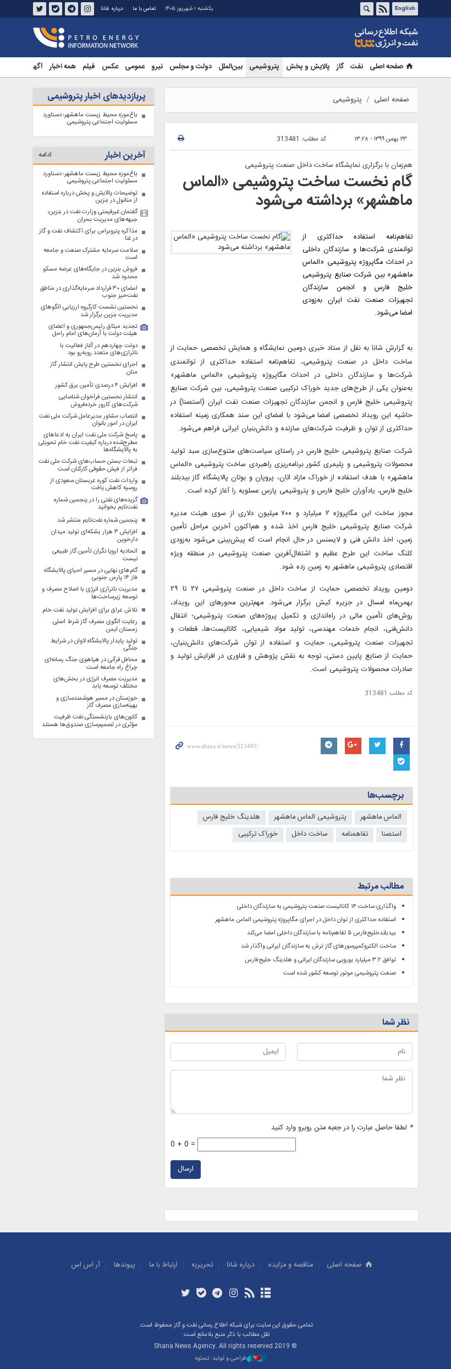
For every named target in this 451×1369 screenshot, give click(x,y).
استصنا (392, 834)
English (405, 8)
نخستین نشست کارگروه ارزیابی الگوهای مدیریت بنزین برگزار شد (89, 311)
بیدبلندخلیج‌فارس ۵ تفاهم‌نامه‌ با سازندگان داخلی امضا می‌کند (321, 933)
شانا (348, 38)
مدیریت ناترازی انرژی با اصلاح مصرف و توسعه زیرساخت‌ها (90, 593)
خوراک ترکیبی (258, 834)
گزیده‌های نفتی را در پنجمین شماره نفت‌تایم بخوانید (96, 503)
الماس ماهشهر (381, 817)
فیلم (88, 67)
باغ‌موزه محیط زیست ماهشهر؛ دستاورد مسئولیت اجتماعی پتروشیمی (90, 118)
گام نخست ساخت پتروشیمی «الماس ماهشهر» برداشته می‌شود (298, 192)
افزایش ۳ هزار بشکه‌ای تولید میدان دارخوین (94, 535)
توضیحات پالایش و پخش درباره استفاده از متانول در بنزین (90, 197)
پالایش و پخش (308, 67)
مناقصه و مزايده (290, 1265)
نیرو (157, 67)
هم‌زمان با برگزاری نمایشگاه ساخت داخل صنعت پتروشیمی (329, 165)
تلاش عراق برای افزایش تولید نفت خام (90, 610)
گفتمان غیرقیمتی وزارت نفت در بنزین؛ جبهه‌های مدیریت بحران (93, 215)
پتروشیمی (264, 67)
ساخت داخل (310, 834)
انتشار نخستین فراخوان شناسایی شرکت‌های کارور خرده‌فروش (98, 400)
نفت (356, 67)
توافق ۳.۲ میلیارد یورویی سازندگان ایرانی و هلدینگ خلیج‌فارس (320, 960)
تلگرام (71, 8)
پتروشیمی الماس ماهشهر (310, 817)
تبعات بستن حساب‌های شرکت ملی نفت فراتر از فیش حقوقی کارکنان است (88, 465)
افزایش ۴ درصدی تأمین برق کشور (96, 385)
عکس (110, 67)
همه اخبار (63, 67)
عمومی (135, 67)
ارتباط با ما (163, 1265)
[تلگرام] (217, 1294)
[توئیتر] (185, 1294)
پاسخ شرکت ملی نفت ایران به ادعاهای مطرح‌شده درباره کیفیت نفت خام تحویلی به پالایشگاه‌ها (88, 442)
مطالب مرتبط (381, 886)
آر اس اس (86, 1265)
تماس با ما (144, 8)
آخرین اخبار (125, 155)
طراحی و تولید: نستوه (221, 1358)
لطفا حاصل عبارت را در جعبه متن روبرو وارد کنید (342, 1128)
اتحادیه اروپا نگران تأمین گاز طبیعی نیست (95, 555)
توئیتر (39, 8)
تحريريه (202, 1265)
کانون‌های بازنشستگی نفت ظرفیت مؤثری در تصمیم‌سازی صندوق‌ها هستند (90, 720)
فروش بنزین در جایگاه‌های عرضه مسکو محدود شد (90, 273)
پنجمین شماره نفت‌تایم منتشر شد (97, 520)
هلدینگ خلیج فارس (231, 817)
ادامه (45, 155)
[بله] (201, 1294)
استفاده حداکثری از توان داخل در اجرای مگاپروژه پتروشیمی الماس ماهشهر (305, 919)
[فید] (249, 1294)
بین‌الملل (230, 67)
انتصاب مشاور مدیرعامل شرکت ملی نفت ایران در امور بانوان (88, 420)
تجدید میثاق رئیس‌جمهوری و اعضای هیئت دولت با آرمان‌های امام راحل (93, 330)
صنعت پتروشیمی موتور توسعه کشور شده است (339, 973)
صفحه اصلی (386, 67)
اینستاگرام (87, 8)
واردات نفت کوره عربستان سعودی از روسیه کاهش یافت (94, 484)
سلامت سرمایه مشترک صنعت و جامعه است (90, 254)
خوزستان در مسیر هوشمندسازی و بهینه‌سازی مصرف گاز (97, 702)
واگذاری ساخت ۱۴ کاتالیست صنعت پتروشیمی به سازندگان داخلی (316, 906)
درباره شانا (112, 8)
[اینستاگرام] (233, 1294)
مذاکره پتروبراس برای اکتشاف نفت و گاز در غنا (88, 235)
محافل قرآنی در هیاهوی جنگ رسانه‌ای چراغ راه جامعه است (91, 663)
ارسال (186, 1169)
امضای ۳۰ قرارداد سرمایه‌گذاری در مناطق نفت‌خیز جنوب (89, 292)
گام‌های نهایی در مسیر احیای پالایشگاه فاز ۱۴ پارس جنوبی (91, 574)
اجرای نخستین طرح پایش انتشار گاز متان (94, 368)
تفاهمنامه (355, 834)
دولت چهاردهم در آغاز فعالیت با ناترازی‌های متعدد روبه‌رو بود (99, 349)
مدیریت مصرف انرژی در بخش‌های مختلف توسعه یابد (95, 682)
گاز (340, 67)
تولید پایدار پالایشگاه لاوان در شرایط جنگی (94, 644)
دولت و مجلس (190, 67)
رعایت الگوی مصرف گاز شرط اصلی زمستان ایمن (95, 625)
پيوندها (124, 1265)
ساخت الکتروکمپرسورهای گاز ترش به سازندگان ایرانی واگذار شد (318, 946)
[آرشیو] (265, 1294)
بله (55, 8)
